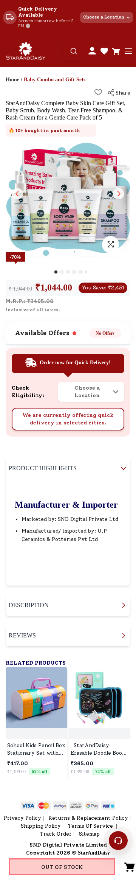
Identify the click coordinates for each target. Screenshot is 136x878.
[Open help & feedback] (118, 840)
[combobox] (73, 51)
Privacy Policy (22, 818)
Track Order (56, 834)
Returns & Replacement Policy (88, 818)
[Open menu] (128, 51)
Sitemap (89, 834)
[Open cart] (116, 51)
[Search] (73, 51)
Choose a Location (103, 17)
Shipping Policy (41, 826)
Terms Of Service (91, 826)
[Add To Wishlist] (98, 92)
